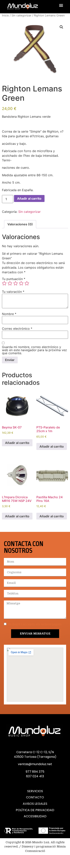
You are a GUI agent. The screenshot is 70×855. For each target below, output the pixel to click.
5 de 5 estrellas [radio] (26, 283)
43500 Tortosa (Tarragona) (35, 757)
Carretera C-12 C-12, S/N (35, 752)
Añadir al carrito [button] (17, 443)
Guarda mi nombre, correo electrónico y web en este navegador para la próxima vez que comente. (34, 350)
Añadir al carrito (29, 198)
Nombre (9, 313)
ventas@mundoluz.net (35, 764)
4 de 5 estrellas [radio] (21, 283)
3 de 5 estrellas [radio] (15, 283)
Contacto (35, 797)
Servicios (35, 791)
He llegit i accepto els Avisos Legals (34, 624)
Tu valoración (13, 291)
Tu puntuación (13, 278)
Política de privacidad (35, 810)
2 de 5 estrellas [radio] (10, 283)
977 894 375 (35, 771)
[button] (61, 5)
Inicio (5, 15)
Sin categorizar (21, 15)
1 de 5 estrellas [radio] (4, 283)
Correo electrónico (17, 328)
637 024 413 (35, 776)
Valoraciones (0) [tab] (20, 224)
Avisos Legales (35, 804)
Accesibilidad (35, 816)
